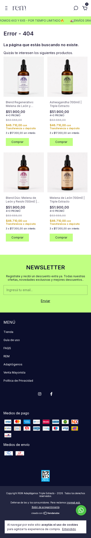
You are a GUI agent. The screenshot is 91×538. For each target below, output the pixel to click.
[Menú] (7, 8)
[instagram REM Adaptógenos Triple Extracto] (40, 394)
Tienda (8, 332)
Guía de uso (12, 340)
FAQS (7, 348)
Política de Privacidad (18, 380)
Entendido (69, 529)
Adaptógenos (13, 364)
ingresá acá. (73, 502)
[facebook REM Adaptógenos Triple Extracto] (51, 394)
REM (7, 356)
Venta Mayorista (14, 372)
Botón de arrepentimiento (46, 507)
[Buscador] (75, 8)
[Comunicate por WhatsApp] (81, 510)
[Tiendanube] (45, 513)
